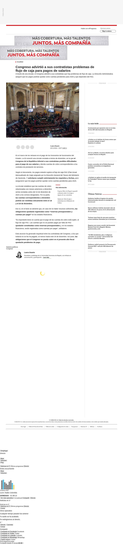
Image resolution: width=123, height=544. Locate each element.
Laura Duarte (54, 146)
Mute (2, 458)
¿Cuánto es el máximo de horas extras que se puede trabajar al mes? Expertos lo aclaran (102, 141)
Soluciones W (84, 426)
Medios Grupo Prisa (22, 438)
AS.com (82, 431)
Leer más (46, 257)
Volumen (4, 460)
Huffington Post (41, 434)
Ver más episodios (7, 498)
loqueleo (82, 437)
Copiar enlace (5, 539)
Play (2, 462)
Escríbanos (99, 426)
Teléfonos (92, 426)
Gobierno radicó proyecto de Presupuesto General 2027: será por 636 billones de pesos (102, 246)
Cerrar (3, 508)
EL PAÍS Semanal (79, 434)
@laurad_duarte (61, 146)
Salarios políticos (12, 247)
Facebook (18, 147)
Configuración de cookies (63, 426)
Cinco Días (65, 434)
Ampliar (75, 86)
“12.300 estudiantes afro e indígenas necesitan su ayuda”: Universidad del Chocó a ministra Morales (100, 236)
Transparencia (74, 426)
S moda (73, 437)
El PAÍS (38, 431)
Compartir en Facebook (9, 531)
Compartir (26, 498)
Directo (26, 466)
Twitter (23, 147)
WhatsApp (32, 147)
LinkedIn (27, 147)
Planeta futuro (87, 434)
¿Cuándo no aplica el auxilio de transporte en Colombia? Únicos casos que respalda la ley (102, 179)
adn (89, 431)
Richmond (38, 437)
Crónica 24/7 (4, 490)
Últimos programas (16, 466)
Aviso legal (23, 426)
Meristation (91, 437)
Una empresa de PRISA (22, 433)
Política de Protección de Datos (36, 426)
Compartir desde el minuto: (11, 543)
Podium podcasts (57, 437)
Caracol (96, 431)
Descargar (3, 541)
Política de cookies (50, 426)
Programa (93, 28)
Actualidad (20, 62)
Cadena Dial (72, 434)
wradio (58, 434)
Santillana (56, 431)
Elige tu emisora (107, 31)
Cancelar (10, 525)
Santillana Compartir (67, 431)
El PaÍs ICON (65, 437)
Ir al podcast (18, 498)
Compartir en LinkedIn (8, 535)
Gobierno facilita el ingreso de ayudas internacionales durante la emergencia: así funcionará (102, 200)
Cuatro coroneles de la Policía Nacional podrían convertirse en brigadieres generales (101, 165)
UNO (51, 434)
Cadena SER (76, 431)
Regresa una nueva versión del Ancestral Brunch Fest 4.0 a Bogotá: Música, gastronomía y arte (101, 227)
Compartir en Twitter (7, 533)
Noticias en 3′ (5, 466)
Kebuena (95, 434)
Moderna (47, 437)
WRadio (61, 30)
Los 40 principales (47, 431)
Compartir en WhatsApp (9, 537)
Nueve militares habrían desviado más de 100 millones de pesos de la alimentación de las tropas (101, 209)
